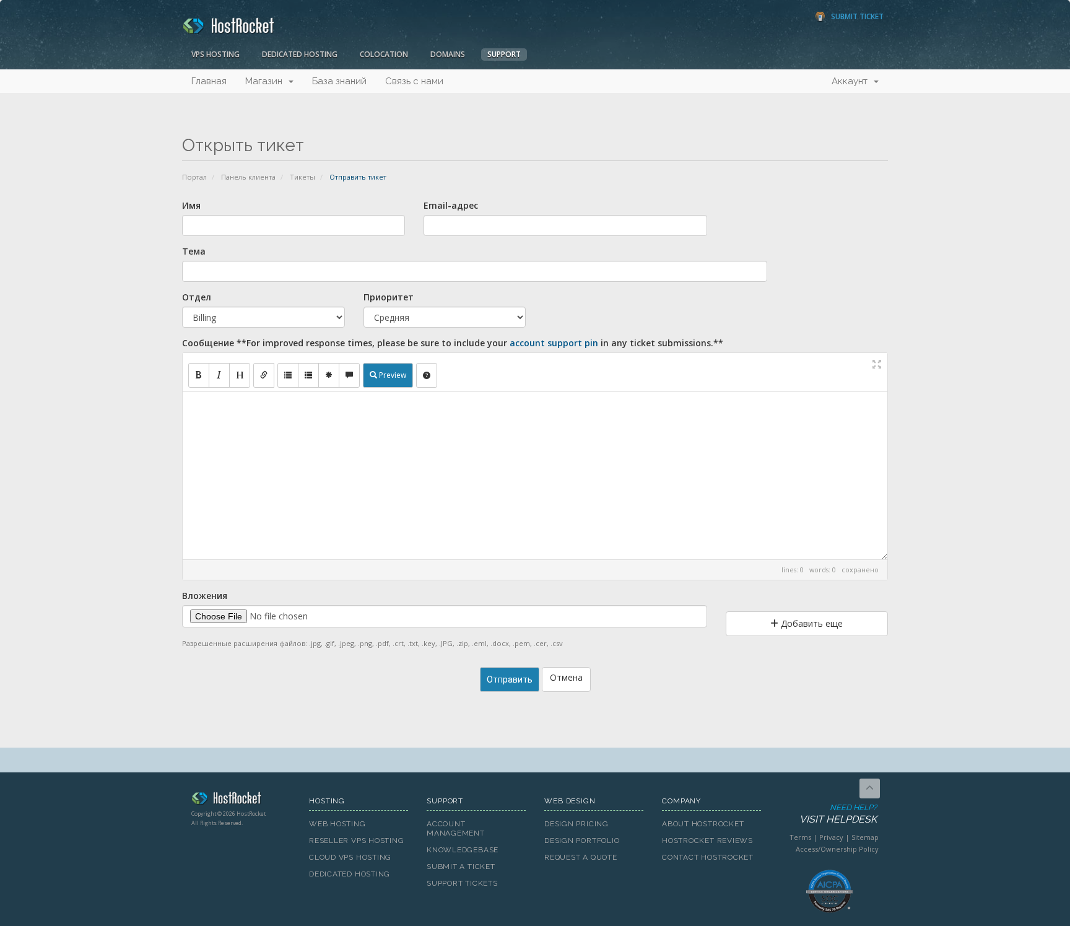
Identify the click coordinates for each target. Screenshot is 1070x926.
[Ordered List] (308, 375)
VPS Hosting (215, 54)
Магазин (266, 81)
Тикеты (302, 176)
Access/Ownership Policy (837, 849)
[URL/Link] (263, 375)
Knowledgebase (462, 849)
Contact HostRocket (708, 857)
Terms (800, 837)
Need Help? (838, 814)
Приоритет (388, 297)
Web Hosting (337, 823)
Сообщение (452, 343)
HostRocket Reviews (707, 840)
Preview (391, 375)
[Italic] (219, 375)
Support (504, 54)
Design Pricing (576, 823)
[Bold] (198, 375)
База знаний (339, 81)
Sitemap (865, 837)
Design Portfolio (581, 840)
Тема (194, 251)
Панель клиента (248, 176)
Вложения (204, 595)
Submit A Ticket (461, 866)
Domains (447, 54)
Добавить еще (810, 623)
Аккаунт (852, 81)
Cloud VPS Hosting (350, 857)
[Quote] (349, 375)
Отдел (196, 297)
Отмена (566, 677)
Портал (194, 176)
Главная (209, 81)
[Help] (426, 375)
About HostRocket (703, 823)
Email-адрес (451, 205)
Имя (191, 205)
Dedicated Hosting (299, 54)
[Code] (328, 375)
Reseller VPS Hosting (356, 840)
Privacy (831, 837)
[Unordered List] (287, 375)
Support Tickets (462, 883)
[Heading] (239, 375)
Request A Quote (580, 857)
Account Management (456, 828)
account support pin (554, 343)
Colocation (384, 54)
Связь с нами (414, 81)
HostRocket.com (240, 800)
